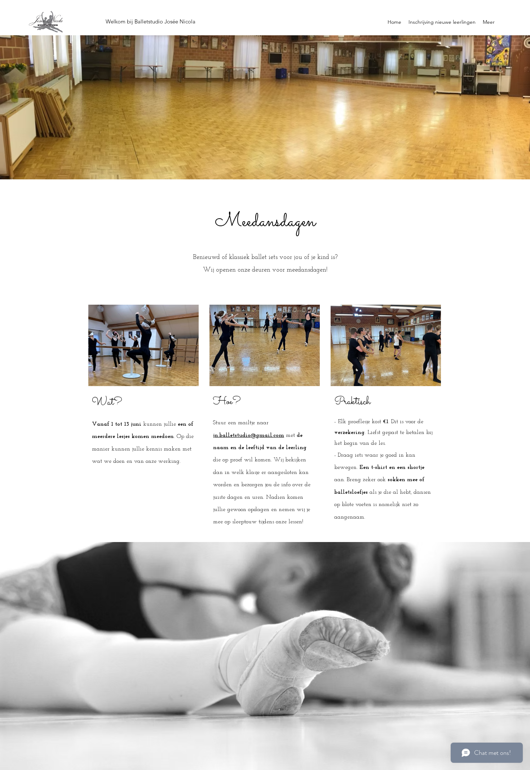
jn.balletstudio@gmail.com (248, 435)
